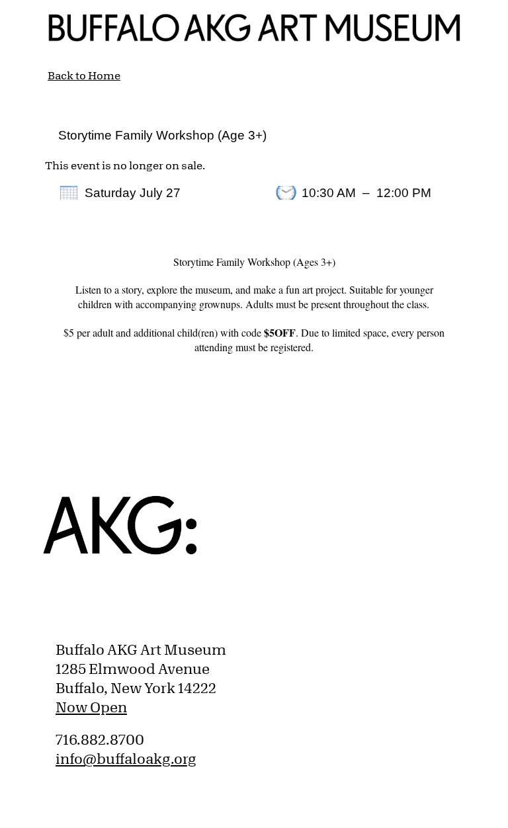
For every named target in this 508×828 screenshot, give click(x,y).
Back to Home (84, 75)
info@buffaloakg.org (126, 758)
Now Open (91, 707)
